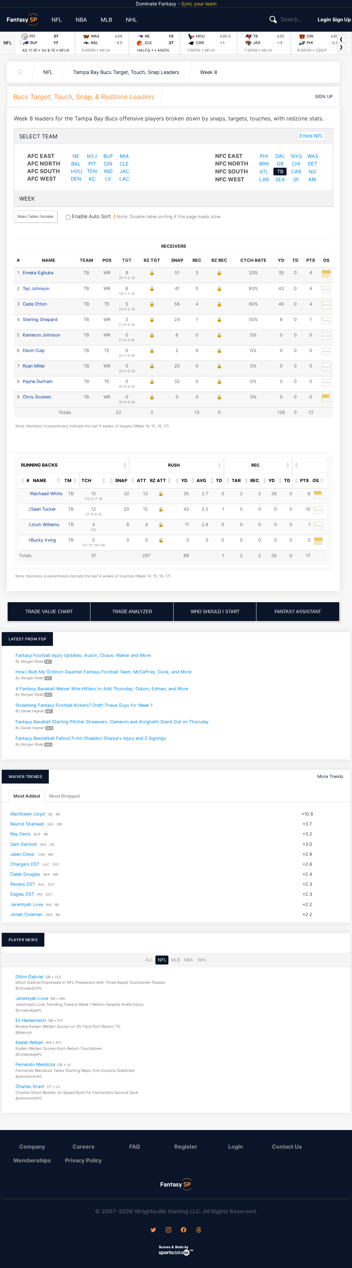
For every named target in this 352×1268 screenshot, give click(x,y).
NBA (81, 19)
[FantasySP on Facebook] (183, 1230)
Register (185, 1146)
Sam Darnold (23, 843)
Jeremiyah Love (26, 904)
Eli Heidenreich (30, 1020)
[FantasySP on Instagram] (168, 1230)
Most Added (26, 796)
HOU (76, 171)
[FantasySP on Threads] (199, 1230)
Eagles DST (22, 894)
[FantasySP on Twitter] (153, 1230)
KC (92, 179)
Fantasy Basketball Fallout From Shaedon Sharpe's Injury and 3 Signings (90, 738)
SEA (280, 179)
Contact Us (287, 1146)
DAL (280, 156)
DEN (76, 179)
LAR (264, 179)
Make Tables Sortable (36, 216)
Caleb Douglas (25, 874)
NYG (296, 156)
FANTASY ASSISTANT (298, 611)
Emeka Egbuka (38, 272)
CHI (296, 164)
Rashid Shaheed (27, 824)
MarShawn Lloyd (27, 814)
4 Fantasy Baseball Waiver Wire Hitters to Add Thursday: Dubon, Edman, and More (101, 688)
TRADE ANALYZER (132, 611)
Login (324, 19)
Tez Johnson (36, 288)
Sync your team (199, 4)
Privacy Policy (83, 1160)
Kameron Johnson (41, 335)
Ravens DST (22, 884)
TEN (92, 171)
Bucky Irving (43, 540)
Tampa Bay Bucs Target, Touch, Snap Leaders (126, 72)
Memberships (32, 1160)
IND (108, 171)
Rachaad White (46, 493)
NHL (131, 19)
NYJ (92, 156)
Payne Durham (38, 381)
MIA (124, 156)
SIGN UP (324, 96)
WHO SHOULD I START (215, 611)
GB (280, 164)
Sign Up (341, 19)
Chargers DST (25, 864)
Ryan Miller (34, 366)
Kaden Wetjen (29, 1042)
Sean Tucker (43, 509)
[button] (125, 465)
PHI (264, 156)
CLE (124, 164)
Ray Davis (20, 834)
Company (32, 1146)
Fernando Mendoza (35, 1064)
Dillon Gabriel (29, 976)
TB (280, 171)
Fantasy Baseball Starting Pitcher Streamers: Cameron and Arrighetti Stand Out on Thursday (112, 721)
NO (312, 171)
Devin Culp (34, 350)
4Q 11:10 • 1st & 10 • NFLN (45, 50)
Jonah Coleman (26, 914)
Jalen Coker (22, 853)
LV (108, 179)
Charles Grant (29, 1086)
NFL (57, 19)
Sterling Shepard (40, 319)
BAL (75, 164)
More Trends (330, 776)
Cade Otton (35, 304)
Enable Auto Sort (90, 216)
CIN (108, 164)
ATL (264, 171)
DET (312, 164)
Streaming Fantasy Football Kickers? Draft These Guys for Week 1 (84, 705)
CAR (296, 171)
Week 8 (208, 72)
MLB (106, 19)
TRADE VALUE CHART (49, 611)
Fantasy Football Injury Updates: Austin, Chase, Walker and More (83, 655)
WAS (312, 156)
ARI (312, 179)
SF (296, 179)
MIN (264, 164)
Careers (84, 1146)
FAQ (134, 1146)
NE (76, 156)
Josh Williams (45, 524)
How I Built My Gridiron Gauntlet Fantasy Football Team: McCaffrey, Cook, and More (103, 671)
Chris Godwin (37, 396)
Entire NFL (311, 136)
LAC (124, 179)
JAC (124, 171)
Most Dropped (64, 796)
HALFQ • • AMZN (153, 50)
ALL (149, 959)
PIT (92, 164)
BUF (108, 156)
